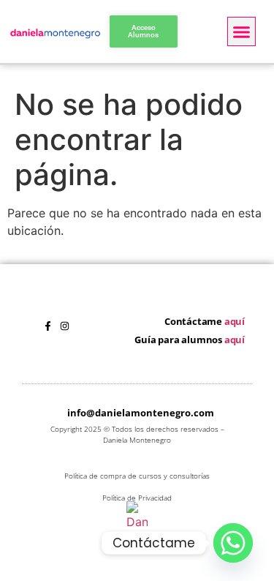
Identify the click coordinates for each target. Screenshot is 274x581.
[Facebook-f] (48, 326)
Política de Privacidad (137, 497)
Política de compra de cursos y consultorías (137, 476)
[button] (241, 31)
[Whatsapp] (233, 543)
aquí (234, 321)
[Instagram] (64, 326)
